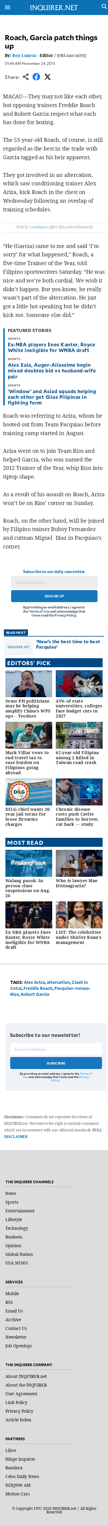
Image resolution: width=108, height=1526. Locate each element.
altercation (58, 982)
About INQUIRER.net (26, 1376)
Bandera (13, 1468)
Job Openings (18, 1345)
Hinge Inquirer (20, 1459)
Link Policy (16, 1402)
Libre (10, 1450)
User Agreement (21, 1393)
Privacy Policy (65, 615)
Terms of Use (39, 611)
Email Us (14, 1311)
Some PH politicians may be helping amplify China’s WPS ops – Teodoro (27, 708)
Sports (11, 1202)
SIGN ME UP (54, 596)
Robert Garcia (35, 994)
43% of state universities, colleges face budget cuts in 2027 (79, 708)
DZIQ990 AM (18, 1485)
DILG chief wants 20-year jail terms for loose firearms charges (28, 816)
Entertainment (19, 1211)
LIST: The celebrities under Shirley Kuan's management (78, 937)
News (10, 1193)
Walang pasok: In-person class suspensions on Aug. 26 (27, 888)
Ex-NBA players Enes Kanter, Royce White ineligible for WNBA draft (51, 347)
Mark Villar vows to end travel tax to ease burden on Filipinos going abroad (27, 762)
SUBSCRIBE (56, 1063)
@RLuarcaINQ (71, 55)
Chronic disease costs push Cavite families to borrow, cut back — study (77, 816)
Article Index (18, 1420)
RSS (9, 1302)
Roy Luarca (24, 55)
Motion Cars (17, 1494)
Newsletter (16, 1337)
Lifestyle (13, 1219)
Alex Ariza (34, 982)
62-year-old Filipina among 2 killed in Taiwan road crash (77, 758)
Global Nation (19, 1254)
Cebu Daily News (22, 1476)
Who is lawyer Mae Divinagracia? (77, 883)
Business (13, 1237)
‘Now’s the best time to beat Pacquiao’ (68, 644)
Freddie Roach (37, 988)
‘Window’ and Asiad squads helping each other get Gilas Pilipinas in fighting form (52, 397)
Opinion (13, 1245)
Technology (16, 1228)
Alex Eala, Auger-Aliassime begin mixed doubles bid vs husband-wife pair (52, 370)
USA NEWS (16, 1263)
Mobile (12, 1293)
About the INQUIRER (26, 1385)
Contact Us (16, 1328)
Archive (13, 1319)
